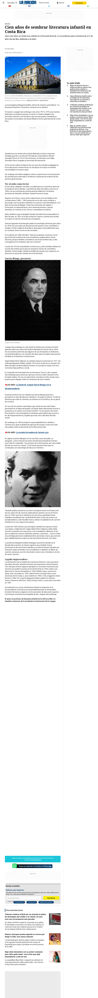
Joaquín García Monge (46, 902)
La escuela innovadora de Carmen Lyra (32, 432)
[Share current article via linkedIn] (68, 6)
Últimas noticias (44, 2)
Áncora (7, 24)
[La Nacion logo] (27, 2)
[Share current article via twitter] (49, 6)
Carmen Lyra (32, 902)
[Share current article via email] (10, 6)
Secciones (11, 3)
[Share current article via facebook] (29, 6)
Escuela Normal (19, 902)
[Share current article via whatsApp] (88, 6)
